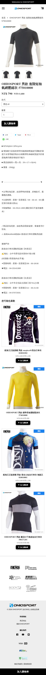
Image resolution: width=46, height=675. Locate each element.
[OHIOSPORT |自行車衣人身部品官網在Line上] (28, 635)
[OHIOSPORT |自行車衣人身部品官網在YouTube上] (23, 635)
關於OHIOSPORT (23, 624)
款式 (3, 100)
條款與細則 (18, 664)
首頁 (3, 18)
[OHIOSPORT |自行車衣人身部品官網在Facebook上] (17, 635)
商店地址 (23, 621)
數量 (3, 110)
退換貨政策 (28, 664)
